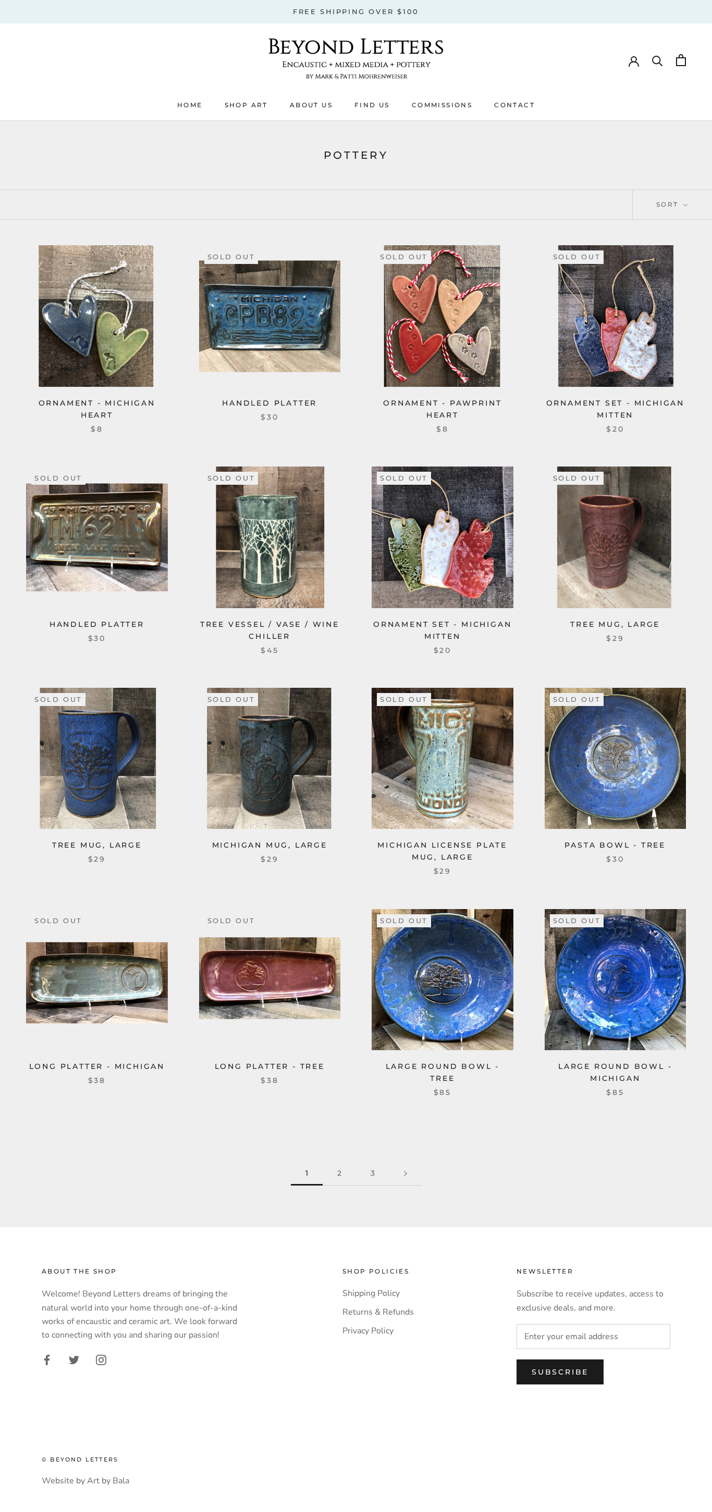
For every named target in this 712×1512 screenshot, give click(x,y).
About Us (311, 105)
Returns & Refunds (378, 1312)
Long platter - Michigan (97, 1066)
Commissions (442, 105)
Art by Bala (108, 1480)
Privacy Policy (368, 1331)
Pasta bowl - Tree (615, 845)
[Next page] (405, 1173)
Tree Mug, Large (615, 624)
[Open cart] (681, 60)
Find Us (372, 105)
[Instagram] (101, 1359)
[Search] (657, 60)
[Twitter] (74, 1359)
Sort (668, 204)
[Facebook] (47, 1359)
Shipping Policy (371, 1293)
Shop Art (246, 105)
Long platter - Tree (270, 1066)
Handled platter (269, 403)
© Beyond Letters (80, 1459)
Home (190, 105)
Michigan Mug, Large (269, 845)
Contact (514, 105)
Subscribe (560, 1372)
